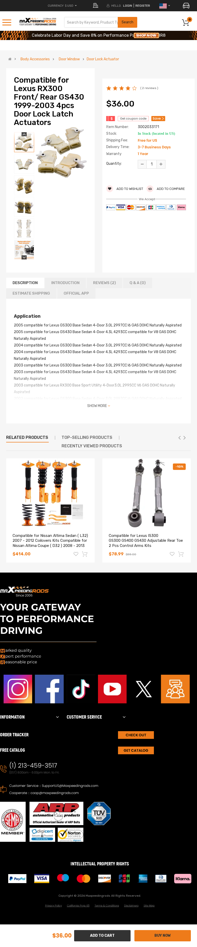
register (142, 5)
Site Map (149, 905)
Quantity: (114, 163)
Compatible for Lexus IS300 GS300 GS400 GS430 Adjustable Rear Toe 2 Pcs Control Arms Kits (146, 540)
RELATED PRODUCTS (27, 437)
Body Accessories (35, 59)
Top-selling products (87, 437)
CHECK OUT (136, 735)
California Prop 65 (78, 905)
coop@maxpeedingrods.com (55, 792)
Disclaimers (131, 905)
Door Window (69, 59)
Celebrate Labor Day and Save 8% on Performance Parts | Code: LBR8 (98, 35)
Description (25, 283)
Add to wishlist (129, 189)
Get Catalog (136, 750)
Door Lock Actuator (103, 59)
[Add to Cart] (85, 553)
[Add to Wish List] (76, 554)
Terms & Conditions (107, 905)
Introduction (65, 283)
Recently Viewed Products (92, 445)
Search (127, 22)
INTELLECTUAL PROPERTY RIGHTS (100, 864)
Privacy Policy (53, 905)
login (127, 5)
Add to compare (170, 189)
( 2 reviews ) (149, 88)
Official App (76, 293)
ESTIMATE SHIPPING (31, 293)
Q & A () (138, 283)
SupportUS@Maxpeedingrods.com (70, 785)
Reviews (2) (104, 283)
